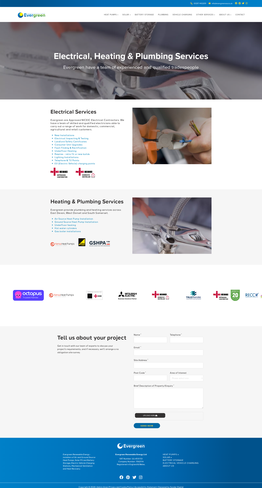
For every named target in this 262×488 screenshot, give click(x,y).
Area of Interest (178, 372)
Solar (126, 14)
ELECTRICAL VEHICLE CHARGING (181, 463)
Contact (240, 14)
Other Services (205, 14)
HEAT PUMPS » (171, 454)
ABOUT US (168, 465)
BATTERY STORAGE (173, 460)
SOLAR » (167, 457)
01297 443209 (200, 3)
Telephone (176, 334)
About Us (225, 14)
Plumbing (163, 14)
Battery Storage (144, 14)
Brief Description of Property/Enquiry (154, 385)
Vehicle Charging (182, 14)
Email (137, 347)
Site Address (141, 359)
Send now (147, 425)
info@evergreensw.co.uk (222, 3)
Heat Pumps (111, 14)
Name (137, 334)
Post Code (140, 372)
